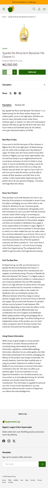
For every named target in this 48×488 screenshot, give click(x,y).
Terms (4, 482)
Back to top (23, 414)
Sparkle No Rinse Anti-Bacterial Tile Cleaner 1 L (22, 17)
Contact (32, 480)
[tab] (7, 104)
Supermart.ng (11, 476)
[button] (44, 9)
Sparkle (4, 48)
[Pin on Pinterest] (19, 93)
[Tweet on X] (10, 93)
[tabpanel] (24, 253)
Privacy (39, 480)
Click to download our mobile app (24, 2)
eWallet (16, 480)
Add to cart (32, 72)
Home (4, 17)
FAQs (9, 480)
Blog (26, 480)
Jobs (22, 480)
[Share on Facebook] (15, 93)
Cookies (10, 482)
